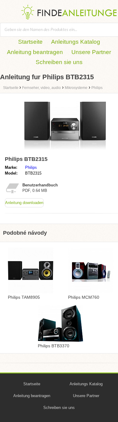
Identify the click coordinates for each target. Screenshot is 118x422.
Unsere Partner (91, 52)
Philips (31, 167)
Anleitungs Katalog (75, 42)
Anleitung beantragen (35, 52)
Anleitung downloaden (24, 202)
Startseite (30, 42)
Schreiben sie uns (59, 62)
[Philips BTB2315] (65, 150)
